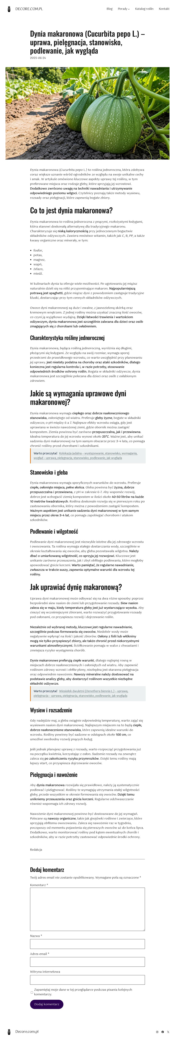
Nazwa (36, 936)
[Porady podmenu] (129, 9)
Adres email (39, 954)
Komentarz (39, 885)
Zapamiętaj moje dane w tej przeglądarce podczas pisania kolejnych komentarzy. (83, 992)
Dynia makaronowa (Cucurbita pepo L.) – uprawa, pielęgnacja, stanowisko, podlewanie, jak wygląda (87, 42)
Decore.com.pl (29, 9)
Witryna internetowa (45, 972)
